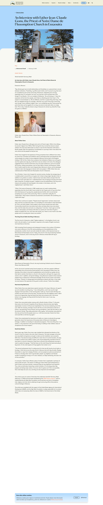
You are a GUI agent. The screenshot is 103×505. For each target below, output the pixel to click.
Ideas (69, 2)
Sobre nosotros (45, 2)
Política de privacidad (57, 499)
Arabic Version (18, 73)
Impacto (53, 2)
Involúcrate (75, 2)
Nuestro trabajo (61, 2)
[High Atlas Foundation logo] (16, 2)
